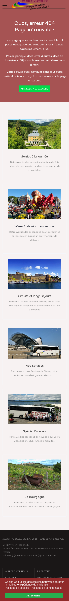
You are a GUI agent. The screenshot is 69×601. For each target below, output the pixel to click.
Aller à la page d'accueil (34, 88)
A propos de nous (16, 571)
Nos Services (34, 365)
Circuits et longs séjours (34, 296)
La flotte (43, 571)
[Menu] (5, 4)
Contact (10, 577)
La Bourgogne (35, 497)
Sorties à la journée (34, 156)
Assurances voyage (49, 577)
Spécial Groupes (34, 431)
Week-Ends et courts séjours (35, 226)
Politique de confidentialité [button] (46, 587)
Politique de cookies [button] (17, 587)
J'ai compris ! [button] (34, 595)
